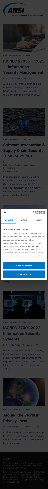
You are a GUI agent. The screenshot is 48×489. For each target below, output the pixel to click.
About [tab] (39, 220)
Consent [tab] (9, 220)
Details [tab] (24, 220)
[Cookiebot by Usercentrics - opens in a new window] (34, 212)
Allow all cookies (24, 265)
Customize (22, 274)
